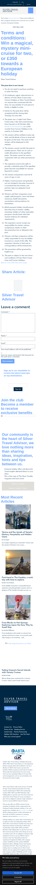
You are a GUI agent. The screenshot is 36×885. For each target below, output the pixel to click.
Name (3, 336)
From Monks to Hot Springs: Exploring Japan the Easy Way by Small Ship (17, 624)
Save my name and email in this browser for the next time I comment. (17, 356)
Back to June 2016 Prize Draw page (14, 263)
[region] (18, 870)
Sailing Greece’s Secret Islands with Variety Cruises (16, 671)
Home (11, 18)
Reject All (18, 882)
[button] (30, 10)
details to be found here (14, 127)
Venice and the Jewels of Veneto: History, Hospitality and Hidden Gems (17, 534)
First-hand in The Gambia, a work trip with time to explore (17, 578)
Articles (16, 18)
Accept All (18, 873)
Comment (5, 312)
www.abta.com (24, 810)
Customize (18, 877)
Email (3, 343)
